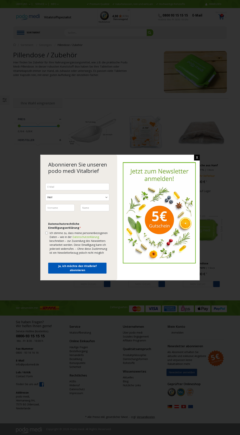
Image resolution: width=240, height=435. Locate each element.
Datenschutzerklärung (85, 237)
